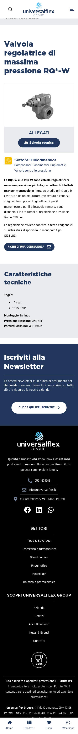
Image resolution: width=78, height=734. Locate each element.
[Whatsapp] (50, 510)
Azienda (39, 608)
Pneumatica (39, 566)
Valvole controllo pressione (32, 170)
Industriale (39, 574)
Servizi (39, 616)
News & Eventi (39, 633)
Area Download (39, 624)
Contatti (39, 641)
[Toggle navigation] (67, 9)
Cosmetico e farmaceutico (39, 549)
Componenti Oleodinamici (31, 165)
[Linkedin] (39, 510)
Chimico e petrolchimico (39, 582)
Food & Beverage (39, 541)
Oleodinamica (44, 160)
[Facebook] (27, 510)
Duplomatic (58, 165)
